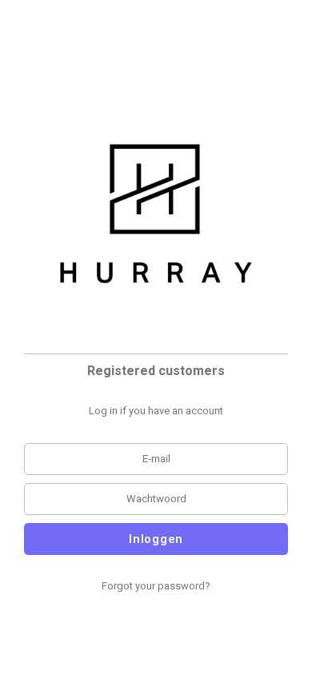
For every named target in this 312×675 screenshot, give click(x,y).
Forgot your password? (156, 585)
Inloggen (156, 539)
